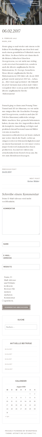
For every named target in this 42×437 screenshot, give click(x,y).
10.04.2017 (8, 364)
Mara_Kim (6, 41)
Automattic (30, 433)
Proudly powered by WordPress (21, 431)
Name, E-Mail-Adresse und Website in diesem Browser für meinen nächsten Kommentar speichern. (10, 289)
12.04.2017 (8, 354)
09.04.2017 (8, 369)
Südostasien (8, 3)
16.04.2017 (8, 349)
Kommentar (9, 208)
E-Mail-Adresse (7, 257)
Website (7, 267)
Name (6, 244)
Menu (34, 3)
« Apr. (7, 416)
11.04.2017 (8, 359)
